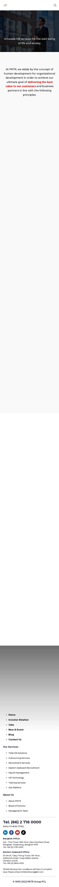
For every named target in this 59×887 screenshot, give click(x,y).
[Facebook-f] (11, 832)
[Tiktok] (23, 832)
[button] (5, 5)
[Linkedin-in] (5, 832)
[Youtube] (17, 832)
